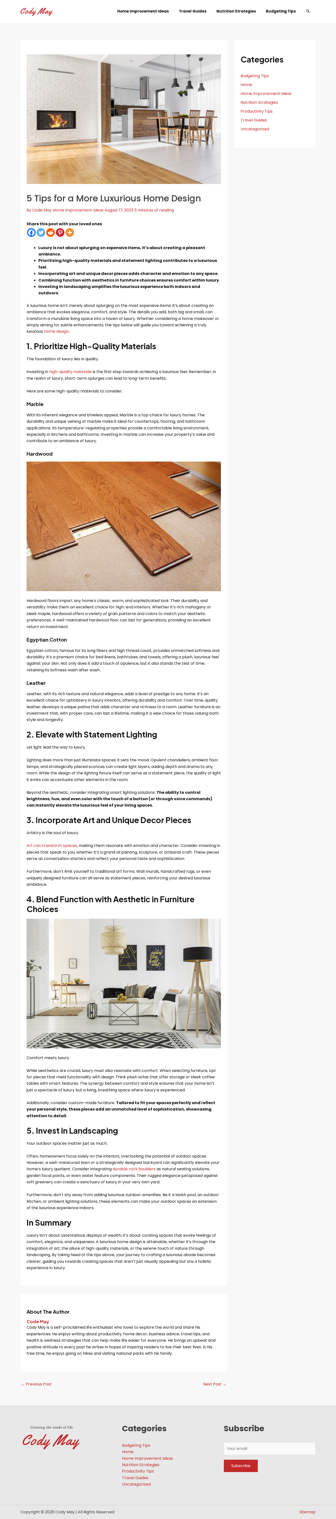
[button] (308, 11)
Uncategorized (255, 129)
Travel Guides (254, 120)
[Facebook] (31, 232)
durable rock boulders (134, 1169)
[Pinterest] (60, 232)
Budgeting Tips (255, 76)
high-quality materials (70, 372)
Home (246, 85)
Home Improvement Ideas (78, 210)
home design (56, 331)
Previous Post (36, 1384)
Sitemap (307, 1512)
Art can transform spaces (52, 845)
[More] (69, 232)
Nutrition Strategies (259, 102)
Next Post (215, 1384)
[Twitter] (41, 232)
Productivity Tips (257, 111)
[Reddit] (50, 232)
